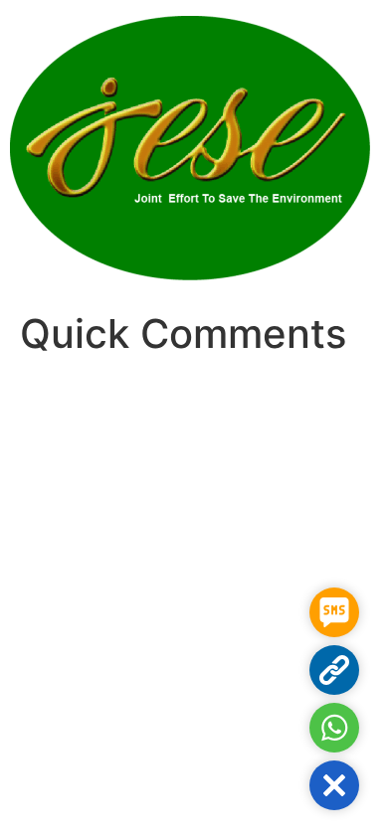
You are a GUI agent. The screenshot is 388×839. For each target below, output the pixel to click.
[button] (334, 785)
